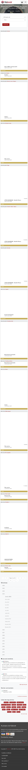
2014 (3, 652)
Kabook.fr (9, 749)
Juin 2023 (7, 610)
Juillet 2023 (7, 613)
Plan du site (4, 763)
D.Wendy (6, 661)
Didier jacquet (8, 411)
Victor (5, 674)
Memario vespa (8, 123)
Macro (6, 369)
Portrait (9, 711)
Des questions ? (5, 760)
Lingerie (6, 289)
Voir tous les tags (24, 713)
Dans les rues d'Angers (11, 81)
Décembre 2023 (8, 627)
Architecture (12, 702)
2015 (3, 649)
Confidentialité (5, 755)
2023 (3, 594)
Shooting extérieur (8, 361)
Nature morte (14, 709)
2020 (3, 635)
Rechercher (5, 24)
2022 (3, 629)
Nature (8, 709)
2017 (3, 643)
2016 (3, 646)
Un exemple (4, 766)
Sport (14, 711)
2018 (3, 641)
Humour (8, 707)
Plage (8, 165)
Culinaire (19, 704)
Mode (4, 709)
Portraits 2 (7, 502)
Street (18, 711)
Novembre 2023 (8, 624)
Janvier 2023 (8, 596)
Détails (3, 707)
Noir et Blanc (22, 709)
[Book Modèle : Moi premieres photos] (2, 690)
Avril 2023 (7, 604)
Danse (24, 704)
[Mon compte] (22, 2)
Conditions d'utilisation (6, 753)
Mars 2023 (7, 602)
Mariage (24, 707)
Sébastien (5, 690)
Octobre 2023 (7, 621)
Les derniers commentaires (22, 696)
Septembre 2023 (8, 618)
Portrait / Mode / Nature (11, 206)
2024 (3, 591)
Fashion (7, 73)
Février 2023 (7, 599)
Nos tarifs (4, 758)
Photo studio (7, 493)
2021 (3, 632)
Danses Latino (8, 565)
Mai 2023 (7, 607)
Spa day (8, 247)
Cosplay (13, 704)
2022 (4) (6, 534)
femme (8, 31)
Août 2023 (7, 616)
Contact (24, 742)
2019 (3, 638)
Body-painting (20, 702)
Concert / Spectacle (6, 704)
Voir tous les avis (23, 684)
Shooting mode (10, 321)
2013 (3, 654)
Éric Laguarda (7, 452)
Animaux (6, 702)
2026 (3, 585)
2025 (3, 588)
